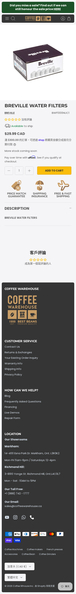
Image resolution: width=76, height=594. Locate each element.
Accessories (11, 554)
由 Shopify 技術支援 (45, 585)
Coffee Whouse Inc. (23, 585)
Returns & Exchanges (18, 352)
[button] (13, 119)
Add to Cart (54, 170)
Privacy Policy (13, 374)
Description (17, 208)
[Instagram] (15, 517)
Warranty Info (13, 363)
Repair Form (12, 418)
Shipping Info (13, 369)
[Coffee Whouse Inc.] (38, 18)
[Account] (61, 18)
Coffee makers (35, 549)
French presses (55, 549)
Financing (11, 407)
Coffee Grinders (47, 554)
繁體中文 (12, 577)
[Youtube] (7, 517)
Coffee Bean (28, 554)
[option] (38, 62)
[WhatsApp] (23, 517)
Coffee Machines (14, 549)
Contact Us (12, 347)
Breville (10, 113)
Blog (7, 396)
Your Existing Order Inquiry (21, 358)
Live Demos (12, 412)
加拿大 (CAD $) (17, 566)
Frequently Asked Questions (23, 401)
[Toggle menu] (7, 18)
